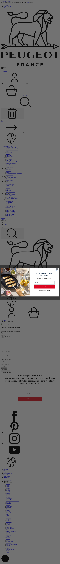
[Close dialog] (57, 269)
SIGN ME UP (44, 286)
